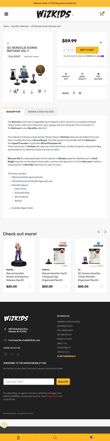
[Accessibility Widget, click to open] (4, 425)
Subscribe (63, 381)
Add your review (31, 56)
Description (13, 111)
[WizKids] (16, 318)
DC (8, 43)
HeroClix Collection (20, 26)
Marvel (10, 270)
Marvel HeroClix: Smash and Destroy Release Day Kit (17, 277)
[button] (72, 50)
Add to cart (87, 50)
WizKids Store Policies (41, 111)
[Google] (80, 93)
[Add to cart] (30, 287)
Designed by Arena (25, 413)
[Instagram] (12, 354)
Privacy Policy (52, 396)
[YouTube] (18, 354)
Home (6, 26)
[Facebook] (74, 93)
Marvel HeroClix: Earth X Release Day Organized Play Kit (54, 277)
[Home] (55, 14)
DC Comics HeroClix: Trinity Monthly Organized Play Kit (89, 277)
